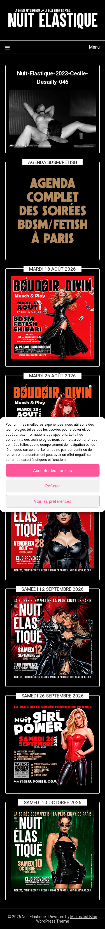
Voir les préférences (52, 501)
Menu (94, 47)
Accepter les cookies (52, 470)
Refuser (52, 485)
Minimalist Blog (83, 916)
